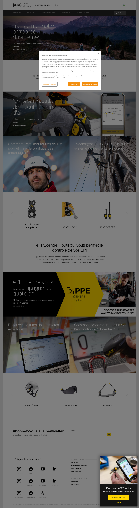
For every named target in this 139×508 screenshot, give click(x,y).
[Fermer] (98, 53)
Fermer (118, 502)
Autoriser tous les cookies (90, 84)
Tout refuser (74, 84)
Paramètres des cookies (49, 84)
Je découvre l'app (118, 497)
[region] (70, 70)
